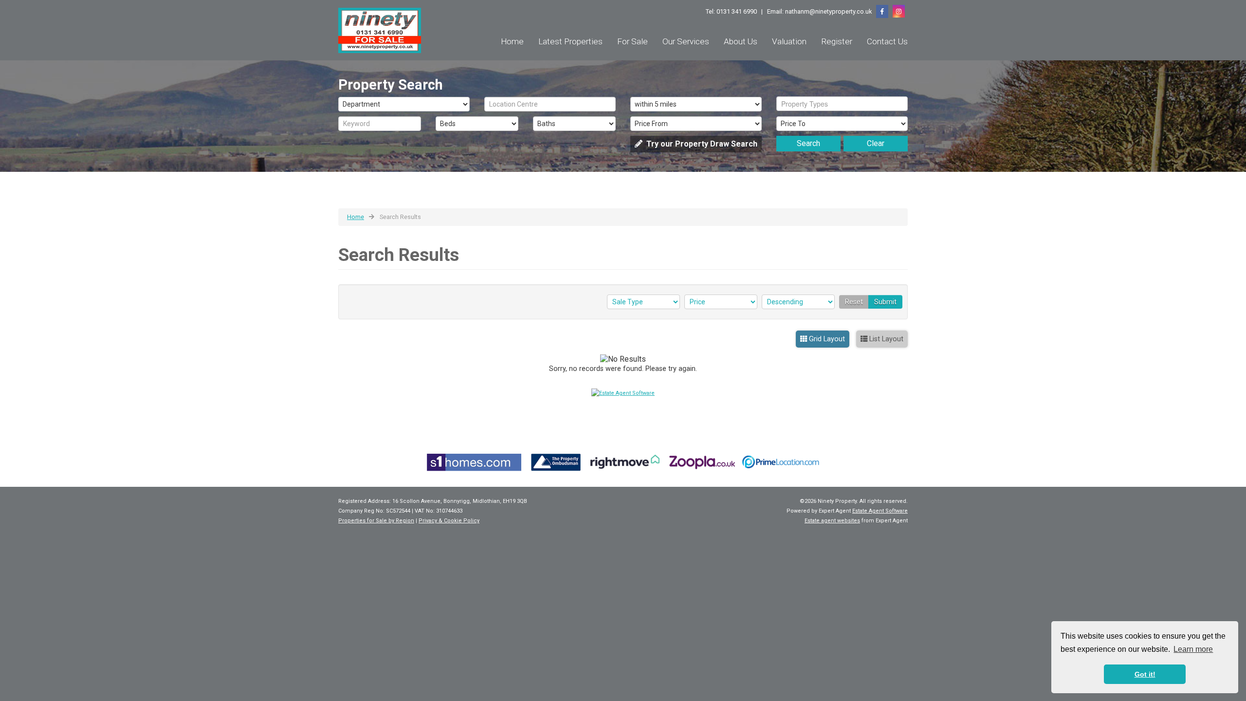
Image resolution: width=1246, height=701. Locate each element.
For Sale (632, 41)
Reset (854, 302)
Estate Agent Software (880, 511)
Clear (875, 143)
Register (836, 41)
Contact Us (887, 41)
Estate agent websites (832, 520)
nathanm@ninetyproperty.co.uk (828, 11)
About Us (740, 41)
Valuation (789, 41)
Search (808, 143)
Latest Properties (570, 41)
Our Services (685, 41)
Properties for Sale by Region (376, 520)
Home (512, 41)
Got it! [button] (1145, 674)
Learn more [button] (1193, 649)
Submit (885, 302)
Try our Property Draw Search (699, 143)
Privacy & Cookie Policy (449, 520)
